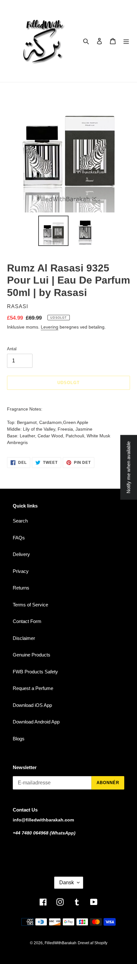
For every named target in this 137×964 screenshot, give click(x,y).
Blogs (19, 738)
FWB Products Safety (35, 671)
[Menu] (126, 41)
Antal (12, 348)
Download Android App (36, 721)
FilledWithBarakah (60, 943)
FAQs (19, 537)
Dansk (66, 882)
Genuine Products (31, 654)
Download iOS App (32, 705)
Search (20, 520)
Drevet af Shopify (92, 943)
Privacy (21, 571)
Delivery (21, 554)
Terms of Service (30, 604)
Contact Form (27, 621)
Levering (49, 327)
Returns (21, 587)
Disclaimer (24, 638)
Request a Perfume (33, 688)
